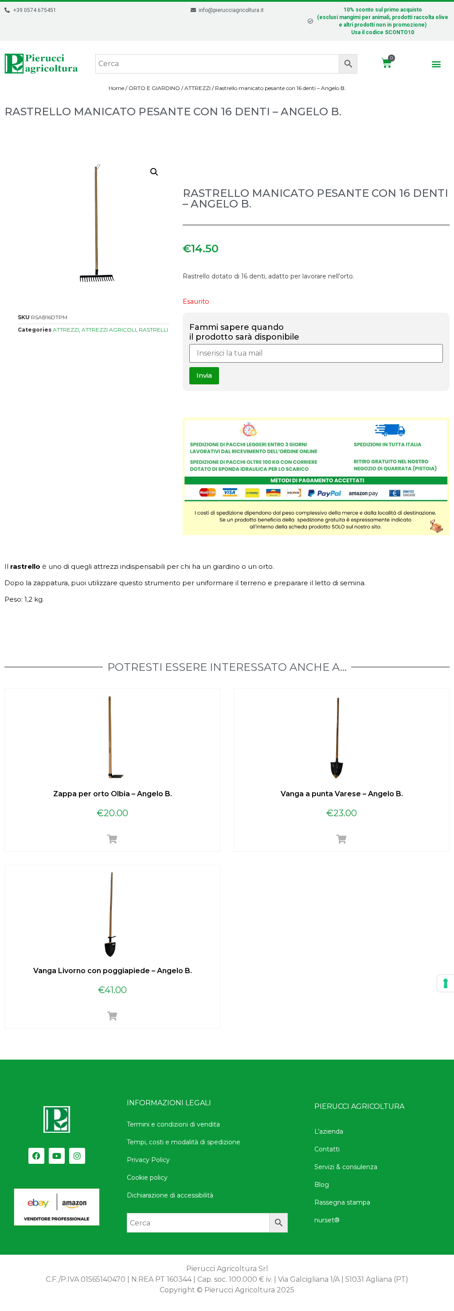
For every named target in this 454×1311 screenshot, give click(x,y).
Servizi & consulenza (345, 1167)
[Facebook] (36, 1156)
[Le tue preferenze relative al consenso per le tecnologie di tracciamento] (445, 983)
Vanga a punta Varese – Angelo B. (342, 794)
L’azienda (328, 1131)
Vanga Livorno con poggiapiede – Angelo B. (112, 971)
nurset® (327, 1220)
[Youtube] (57, 1156)
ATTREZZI (197, 88)
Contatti (327, 1149)
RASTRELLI (153, 329)
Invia (204, 375)
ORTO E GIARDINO (154, 88)
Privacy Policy (148, 1160)
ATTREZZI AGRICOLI (109, 329)
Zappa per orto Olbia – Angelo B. (112, 794)
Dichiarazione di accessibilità (170, 1195)
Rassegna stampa (342, 1202)
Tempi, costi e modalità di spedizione (183, 1142)
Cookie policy (147, 1178)
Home (116, 88)
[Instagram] (77, 1156)
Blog (321, 1185)
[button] (436, 63)
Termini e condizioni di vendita (173, 1124)
